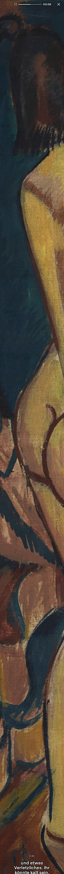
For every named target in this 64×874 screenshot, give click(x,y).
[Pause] (15, 4)
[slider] (30, 4)
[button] (58, 4)
